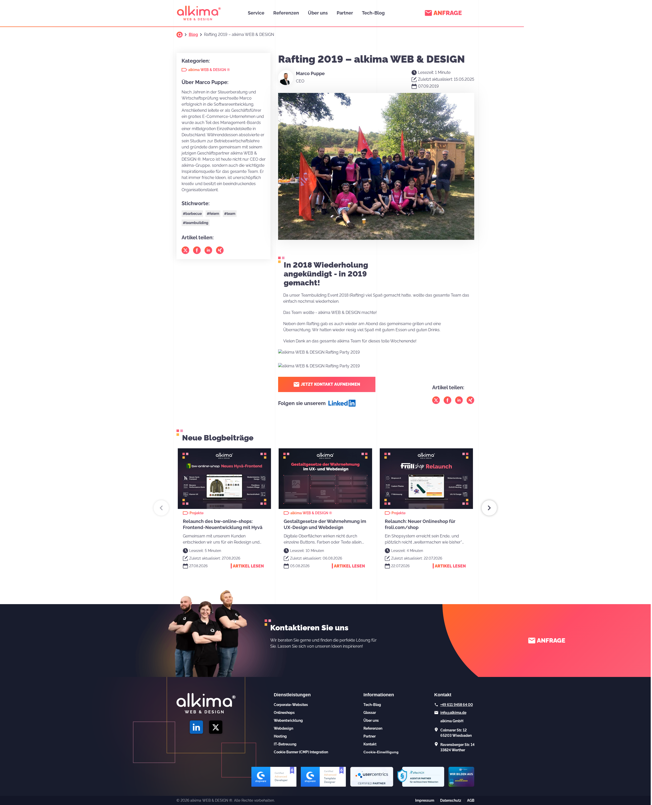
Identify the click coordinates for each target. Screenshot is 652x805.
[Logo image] (199, 13)
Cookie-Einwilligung (381, 752)
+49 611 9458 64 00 (456, 705)
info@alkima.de (453, 713)
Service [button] (256, 13)
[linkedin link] (196, 727)
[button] (161, 508)
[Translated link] (179, 35)
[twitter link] (215, 727)
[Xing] (470, 400)
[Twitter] (436, 400)
